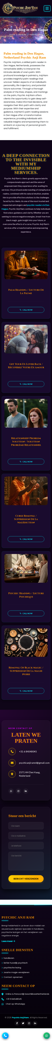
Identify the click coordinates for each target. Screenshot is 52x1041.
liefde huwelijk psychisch (16, 962)
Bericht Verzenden (26, 878)
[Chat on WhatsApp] (46, 1035)
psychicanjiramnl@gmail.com (34, 762)
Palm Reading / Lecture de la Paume (26, 291)
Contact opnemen (13, 977)
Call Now (27, 310)
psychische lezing (12, 967)
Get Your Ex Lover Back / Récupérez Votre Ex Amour (26, 365)
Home (12, 34)
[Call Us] (5, 1035)
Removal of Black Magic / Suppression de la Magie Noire (26, 671)
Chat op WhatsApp (15, 1003)
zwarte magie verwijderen (16, 972)
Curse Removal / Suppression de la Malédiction (26, 519)
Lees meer (7, 941)
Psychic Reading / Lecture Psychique (26, 595)
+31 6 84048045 (28, 751)
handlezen (9, 958)
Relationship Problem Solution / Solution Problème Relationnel (26, 442)
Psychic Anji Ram (20, 1017)
